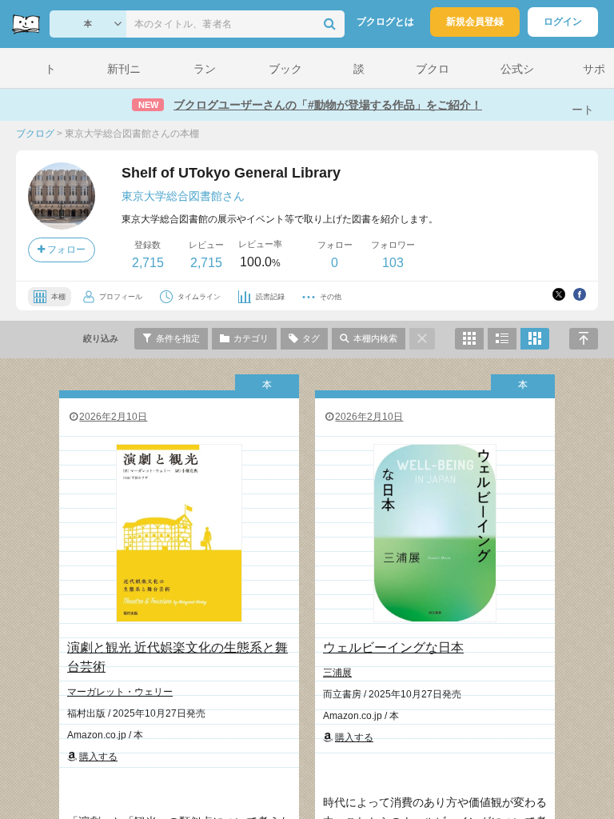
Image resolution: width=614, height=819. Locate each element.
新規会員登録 (475, 21)
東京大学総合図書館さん (183, 196)
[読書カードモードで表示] (534, 339)
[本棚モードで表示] (469, 339)
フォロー (65, 249)
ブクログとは (385, 21)
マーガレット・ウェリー (120, 691)
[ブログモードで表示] (502, 339)
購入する (98, 756)
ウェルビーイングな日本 (393, 647)
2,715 (148, 263)
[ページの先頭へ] (583, 339)
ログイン (563, 21)
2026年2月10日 (113, 416)
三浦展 (337, 672)
